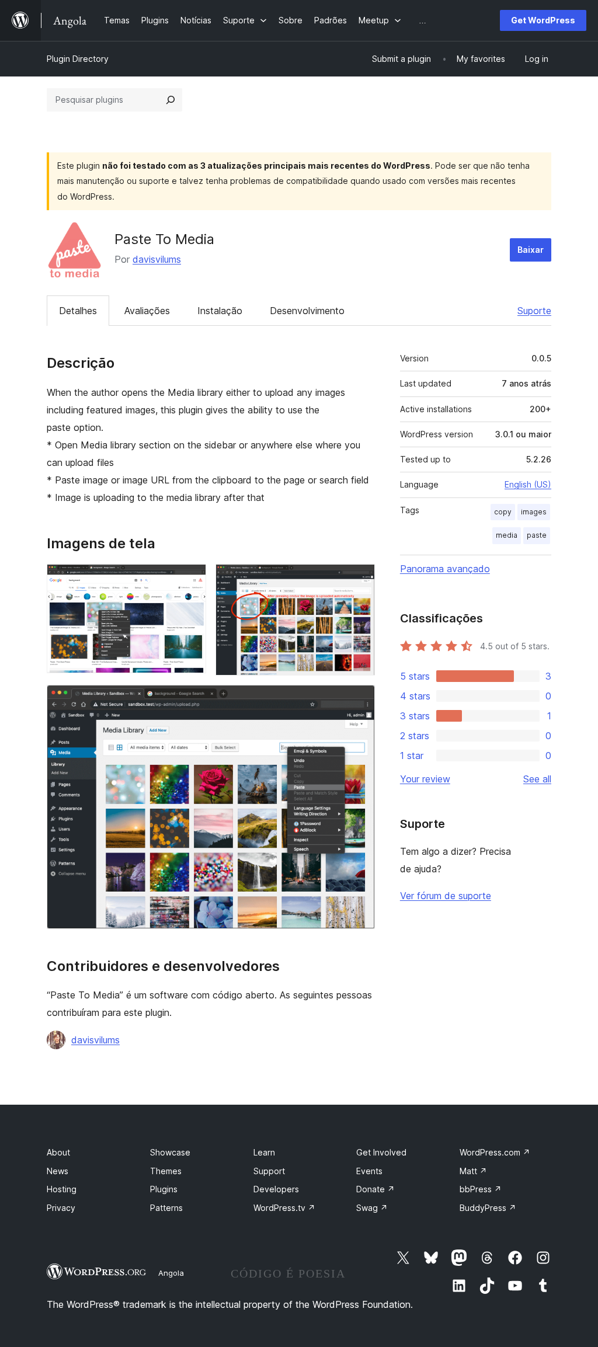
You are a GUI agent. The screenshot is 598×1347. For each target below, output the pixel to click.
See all (537, 779)
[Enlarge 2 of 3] (359, 580)
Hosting (62, 1189)
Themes (166, 1171)
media (506, 535)
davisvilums (157, 259)
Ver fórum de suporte (445, 896)
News (57, 1171)
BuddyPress (488, 1208)
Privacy (61, 1208)
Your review (425, 779)
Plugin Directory (78, 59)
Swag (372, 1208)
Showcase (170, 1152)
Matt (473, 1171)
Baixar (530, 250)
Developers (276, 1189)
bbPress (481, 1189)
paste (537, 535)
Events (369, 1171)
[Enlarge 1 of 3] (190, 580)
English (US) (528, 484)
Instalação (219, 310)
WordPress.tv (284, 1208)
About (58, 1152)
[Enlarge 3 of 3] (359, 700)
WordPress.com (495, 1152)
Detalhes (78, 310)
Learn (264, 1152)
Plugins (164, 1189)
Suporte (534, 310)
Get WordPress (543, 20)
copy (503, 511)
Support (269, 1171)
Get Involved (381, 1152)
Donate (375, 1189)
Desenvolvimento (307, 310)
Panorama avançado (445, 569)
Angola (171, 1273)
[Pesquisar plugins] (170, 100)
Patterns (166, 1208)
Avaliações (147, 310)
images (534, 511)
